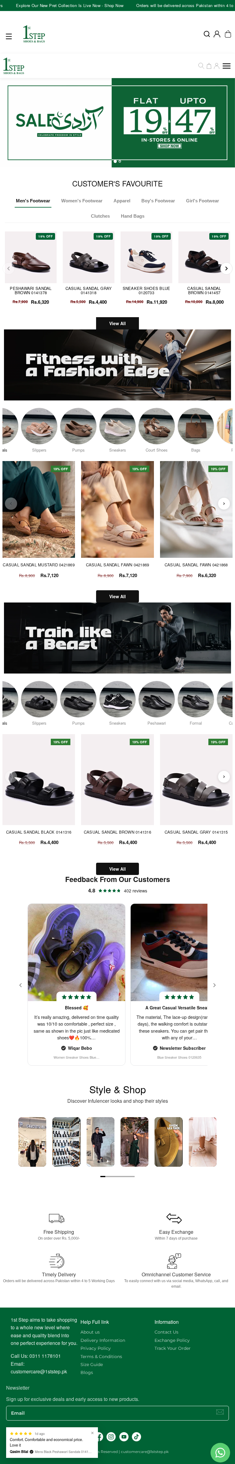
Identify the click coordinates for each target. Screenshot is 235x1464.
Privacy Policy (95, 1348)
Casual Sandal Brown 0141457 (204, 290)
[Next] (226, 268)
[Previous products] (11, 503)
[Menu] (10, 36)
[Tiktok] (136, 1436)
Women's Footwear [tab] (82, 200)
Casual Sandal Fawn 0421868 (196, 565)
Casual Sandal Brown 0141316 (117, 832)
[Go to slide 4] (117, 1176)
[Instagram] (111, 1436)
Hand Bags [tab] (132, 216)
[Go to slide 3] (112, 1176)
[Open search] (207, 34)
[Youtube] (124, 1436)
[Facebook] (98, 1436)
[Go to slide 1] (102, 1176)
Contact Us (166, 1332)
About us (90, 1332)
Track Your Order (173, 1348)
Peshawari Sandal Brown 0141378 (30, 290)
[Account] (217, 34)
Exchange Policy (172, 1340)
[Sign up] (220, 1412)
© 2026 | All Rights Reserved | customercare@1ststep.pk (117, 1451)
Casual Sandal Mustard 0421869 (39, 565)
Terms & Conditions (101, 1356)
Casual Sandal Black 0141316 (39, 832)
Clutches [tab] (100, 216)
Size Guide (91, 1364)
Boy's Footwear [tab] (158, 200)
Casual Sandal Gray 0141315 (196, 832)
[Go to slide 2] (107, 1176)
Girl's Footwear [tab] (202, 200)
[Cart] (209, 66)
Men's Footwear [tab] (33, 200)
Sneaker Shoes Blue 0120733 (146, 290)
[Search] (201, 66)
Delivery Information (102, 1340)
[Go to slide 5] (122, 1176)
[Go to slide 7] (132, 1176)
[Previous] (8, 268)
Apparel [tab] (122, 200)
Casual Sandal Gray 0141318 (88, 290)
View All (117, 323)
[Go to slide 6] (127, 1176)
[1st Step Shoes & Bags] (117, 122)
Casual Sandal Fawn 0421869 (117, 565)
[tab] (115, 161)
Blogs (86, 1372)
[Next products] (224, 503)
